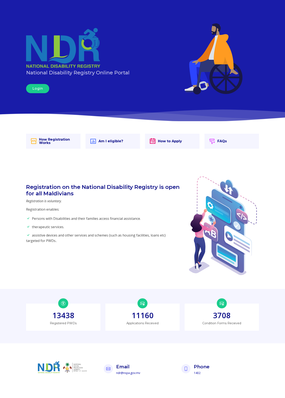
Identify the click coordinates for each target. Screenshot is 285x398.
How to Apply (170, 141)
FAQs (222, 141)
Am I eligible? (110, 141)
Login (37, 88)
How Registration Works (54, 141)
